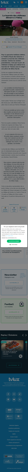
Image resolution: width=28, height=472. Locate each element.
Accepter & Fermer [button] (14, 241)
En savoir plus (9, 235)
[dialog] (14, 236)
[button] (14, 238)
